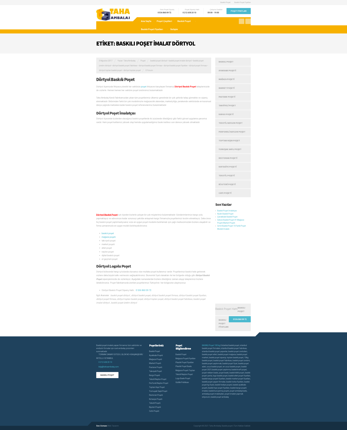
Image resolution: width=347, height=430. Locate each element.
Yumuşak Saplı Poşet (230, 149)
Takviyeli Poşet (227, 105)
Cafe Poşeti (225, 193)
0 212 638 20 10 (105, 362)
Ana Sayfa (146, 21)
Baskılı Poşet (225, 2)
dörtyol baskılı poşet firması (150, 65)
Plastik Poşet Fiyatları (185, 362)
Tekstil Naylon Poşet (230, 123)
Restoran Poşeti (228, 158)
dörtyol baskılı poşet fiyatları (176, 65)
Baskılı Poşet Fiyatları (242, 2)
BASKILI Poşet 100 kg (211, 345)
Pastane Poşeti (227, 96)
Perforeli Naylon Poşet (232, 131)
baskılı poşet (108, 233)
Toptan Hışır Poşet (229, 140)
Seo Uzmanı (101, 426)
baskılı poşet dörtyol (158, 61)
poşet (143, 86)
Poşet (143, 61)
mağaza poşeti (109, 237)
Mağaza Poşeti (226, 79)
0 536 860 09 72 (143, 290)
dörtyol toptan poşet (132, 70)
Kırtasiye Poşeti (228, 166)
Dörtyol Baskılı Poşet (115, 79)
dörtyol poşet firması (198, 65)
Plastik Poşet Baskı (184, 366)
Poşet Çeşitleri (164, 21)
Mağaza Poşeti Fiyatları (185, 358)
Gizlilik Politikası (182, 382)
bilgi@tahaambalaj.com (109, 367)
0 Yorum (149, 70)
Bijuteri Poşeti (227, 184)
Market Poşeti (227, 88)
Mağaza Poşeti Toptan (185, 370)
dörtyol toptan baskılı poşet (110, 70)
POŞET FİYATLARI (239, 11)
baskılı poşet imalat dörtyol (180, 61)
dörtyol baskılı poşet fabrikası (125, 65)
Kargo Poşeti (226, 114)
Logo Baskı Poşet (183, 378)
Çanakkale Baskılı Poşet (227, 217)
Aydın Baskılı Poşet (225, 214)
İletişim (174, 29)
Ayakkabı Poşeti (227, 70)
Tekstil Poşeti (227, 175)
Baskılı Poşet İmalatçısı (227, 211)
